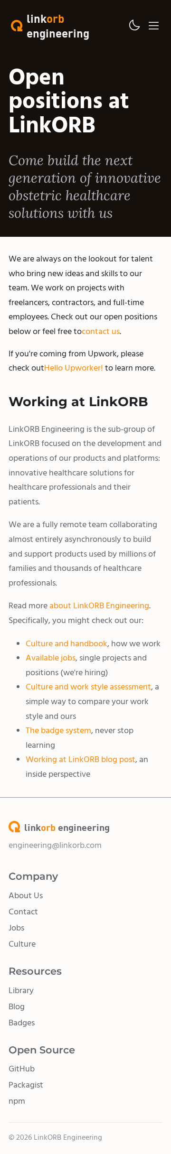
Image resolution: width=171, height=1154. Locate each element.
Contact (23, 912)
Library (21, 990)
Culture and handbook (66, 644)
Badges (22, 1023)
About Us (26, 896)
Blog (17, 1007)
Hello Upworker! (73, 368)
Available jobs (51, 658)
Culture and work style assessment (88, 687)
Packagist (26, 1085)
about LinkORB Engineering (99, 606)
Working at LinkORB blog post (80, 759)
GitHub (22, 1069)
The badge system (58, 730)
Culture (22, 944)
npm (17, 1101)
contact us (101, 331)
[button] (134, 25)
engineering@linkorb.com (55, 845)
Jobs (16, 928)
